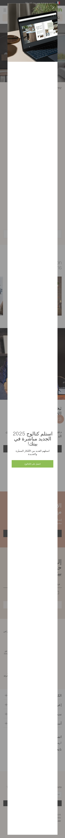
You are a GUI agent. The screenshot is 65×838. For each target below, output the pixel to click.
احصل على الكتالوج (32, 464)
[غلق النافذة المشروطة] (54, 7)
